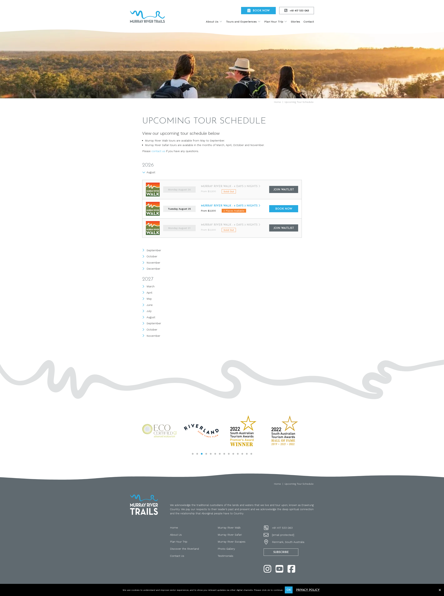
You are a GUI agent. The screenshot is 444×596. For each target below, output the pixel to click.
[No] (439, 589)
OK (289, 590)
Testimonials (225, 556)
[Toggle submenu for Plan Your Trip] (286, 22)
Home (174, 527)
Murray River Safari (230, 534)
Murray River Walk (229, 527)
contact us (158, 151)
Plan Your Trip (178, 541)
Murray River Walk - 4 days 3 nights (229, 186)
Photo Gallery (226, 548)
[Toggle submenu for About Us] (221, 22)
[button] (193, 454)
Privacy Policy (308, 590)
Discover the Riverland (184, 548)
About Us (176, 534)
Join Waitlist (284, 189)
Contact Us (177, 556)
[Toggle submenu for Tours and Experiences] (259, 22)
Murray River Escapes (231, 541)
